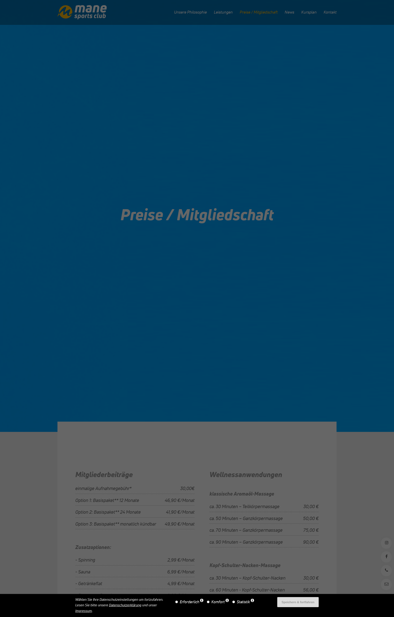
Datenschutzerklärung (125, 605)
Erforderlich (189, 602)
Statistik (243, 602)
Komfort (218, 602)
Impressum (83, 611)
